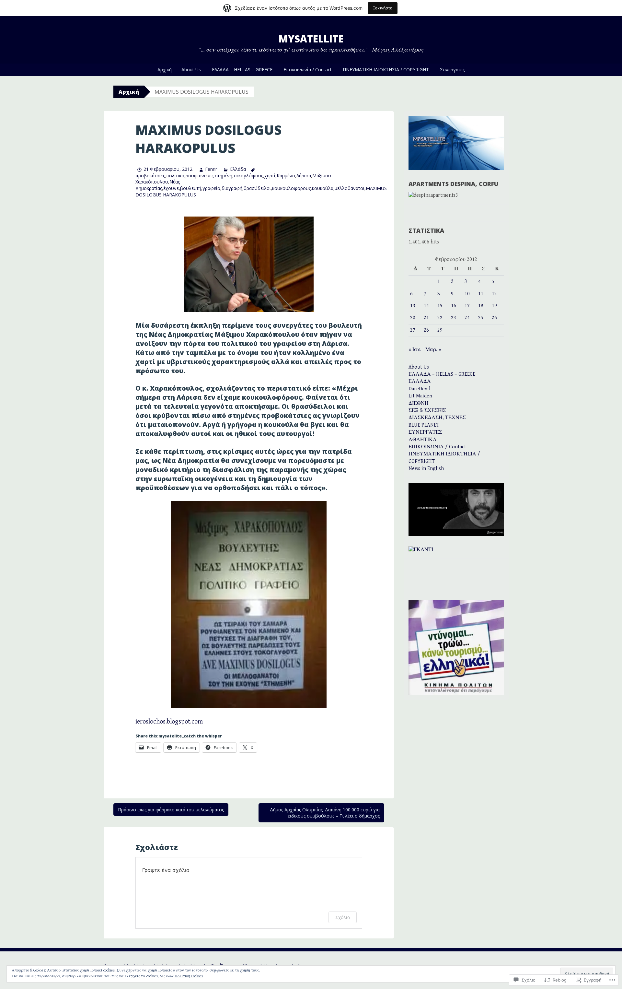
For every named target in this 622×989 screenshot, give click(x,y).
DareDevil (420, 389)
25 (480, 318)
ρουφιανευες (199, 175)
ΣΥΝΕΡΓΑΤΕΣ (425, 432)
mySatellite (311, 38)
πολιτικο (175, 175)
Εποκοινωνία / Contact (307, 69)
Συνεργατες (452, 69)
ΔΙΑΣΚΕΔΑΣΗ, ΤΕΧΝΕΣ (437, 418)
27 (412, 330)
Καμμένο (286, 175)
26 (494, 318)
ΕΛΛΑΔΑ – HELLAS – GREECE (242, 69)
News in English (426, 468)
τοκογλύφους (248, 175)
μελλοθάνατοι (349, 188)
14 (426, 306)
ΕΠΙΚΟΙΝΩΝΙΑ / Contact (437, 447)
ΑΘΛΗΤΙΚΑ (423, 440)
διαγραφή (232, 188)
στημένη (223, 175)
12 (494, 294)
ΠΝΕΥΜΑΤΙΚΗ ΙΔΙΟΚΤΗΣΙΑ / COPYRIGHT (386, 69)
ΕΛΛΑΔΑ (420, 381)
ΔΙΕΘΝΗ (419, 403)
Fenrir (211, 169)
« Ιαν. (415, 350)
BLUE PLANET (424, 425)
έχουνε (171, 188)
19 (494, 306)
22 (440, 318)
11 (480, 294)
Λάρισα (303, 175)
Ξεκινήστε (382, 8)
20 (412, 318)
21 (426, 318)
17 (467, 306)
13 (412, 306)
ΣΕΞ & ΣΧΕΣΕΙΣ (427, 410)
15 (440, 306)
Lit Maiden (420, 396)
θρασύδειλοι (257, 188)
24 (467, 318)
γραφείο (211, 188)
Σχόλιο (342, 917)
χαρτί (269, 175)
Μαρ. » (433, 350)
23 (453, 318)
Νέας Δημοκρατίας (157, 185)
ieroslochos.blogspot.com (169, 721)
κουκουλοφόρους (291, 188)
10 (467, 294)
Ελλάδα (238, 169)
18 (480, 306)
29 (440, 330)
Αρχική (164, 69)
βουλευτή (190, 188)
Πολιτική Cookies (189, 976)
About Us (191, 69)
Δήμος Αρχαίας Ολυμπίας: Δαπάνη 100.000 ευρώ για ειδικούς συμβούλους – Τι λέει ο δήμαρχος (325, 813)
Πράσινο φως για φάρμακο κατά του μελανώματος (171, 810)
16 (453, 306)
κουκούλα (322, 188)
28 (426, 330)
